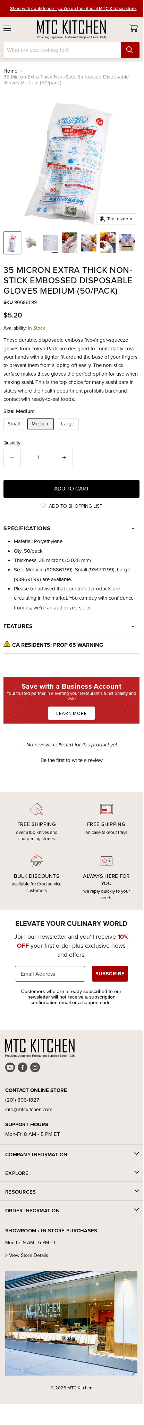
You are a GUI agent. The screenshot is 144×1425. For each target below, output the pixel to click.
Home (10, 71)
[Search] (130, 50)
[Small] (14, 431)
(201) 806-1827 (22, 1100)
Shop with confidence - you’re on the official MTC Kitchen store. (73, 8)
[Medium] (41, 431)
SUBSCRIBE (110, 973)
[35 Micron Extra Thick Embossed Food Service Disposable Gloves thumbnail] (12, 243)
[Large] (69, 431)
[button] (71, 506)
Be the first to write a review (72, 760)
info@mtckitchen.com (28, 1109)
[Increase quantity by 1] (64, 457)
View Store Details (28, 1255)
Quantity (11, 442)
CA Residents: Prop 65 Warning (57, 645)
